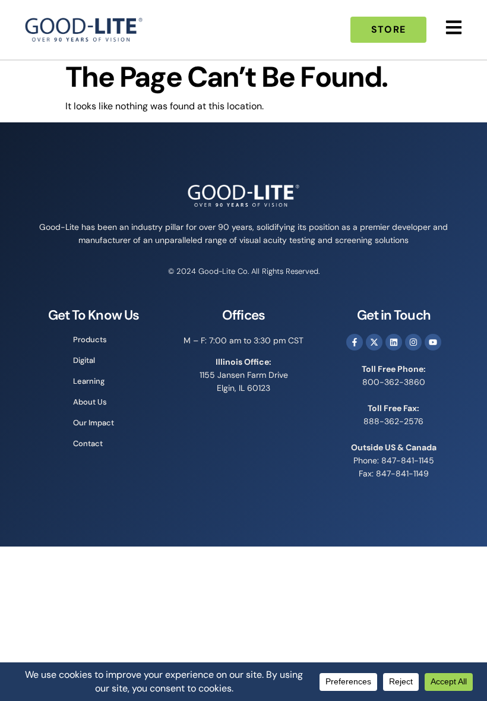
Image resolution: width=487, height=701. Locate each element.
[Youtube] (433, 342)
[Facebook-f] (354, 342)
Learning (89, 381)
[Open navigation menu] (454, 27)
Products (90, 339)
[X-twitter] (374, 342)
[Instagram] (413, 342)
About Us (90, 402)
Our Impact (93, 423)
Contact (88, 443)
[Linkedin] (393, 342)
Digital (84, 360)
